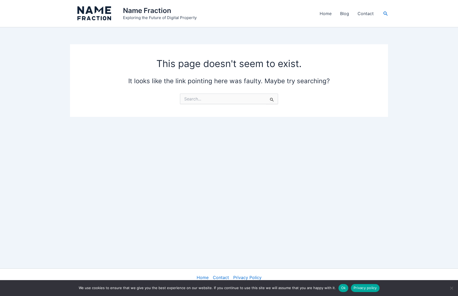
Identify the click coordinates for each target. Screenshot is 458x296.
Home (326, 13)
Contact (366, 13)
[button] (385, 13)
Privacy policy (365, 288)
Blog (344, 13)
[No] (451, 288)
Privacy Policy (247, 277)
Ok (343, 288)
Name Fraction (147, 10)
